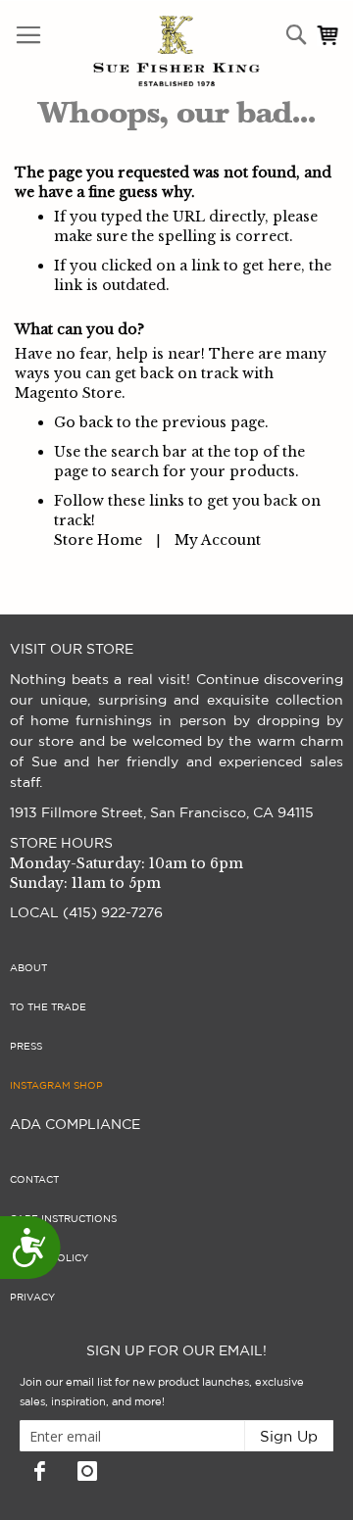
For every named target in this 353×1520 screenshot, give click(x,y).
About (28, 968)
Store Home (98, 540)
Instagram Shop (56, 1086)
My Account (218, 540)
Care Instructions (63, 1219)
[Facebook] (39, 1471)
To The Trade (48, 1007)
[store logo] (134, 51)
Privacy (32, 1297)
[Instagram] (87, 1471)
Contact (34, 1180)
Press (26, 1047)
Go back (83, 422)
